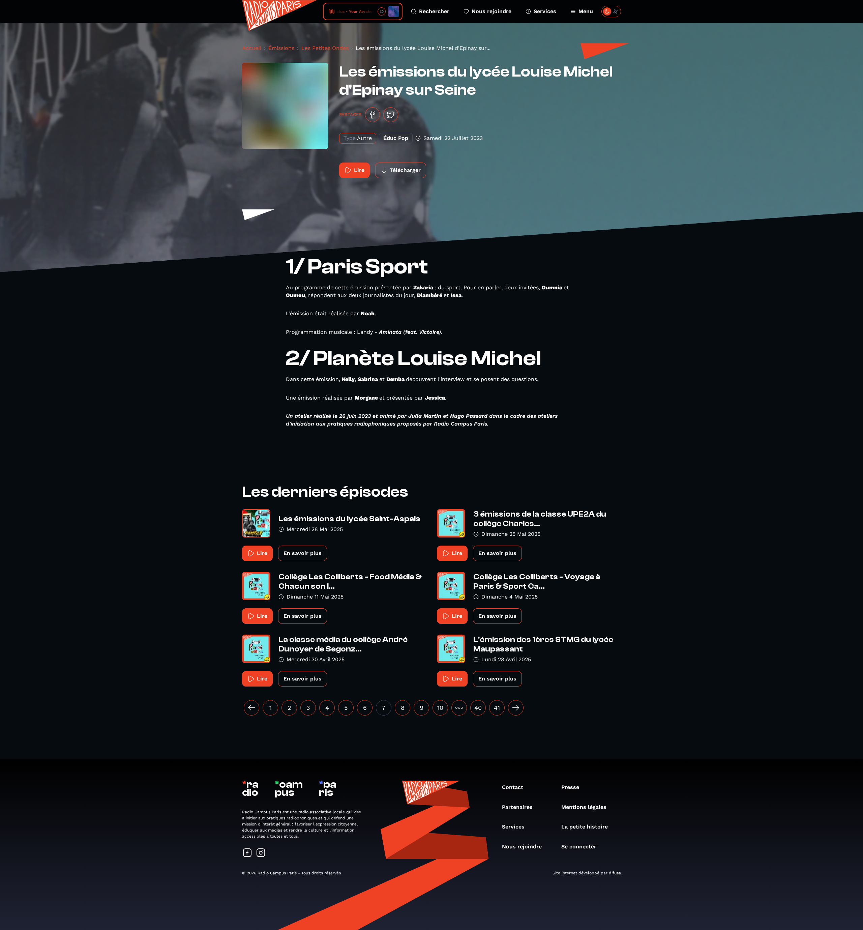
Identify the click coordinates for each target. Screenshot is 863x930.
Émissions (281, 48)
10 (440, 707)
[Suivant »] (515, 707)
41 (497, 707)
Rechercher (434, 11)
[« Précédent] (251, 707)
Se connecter (578, 846)
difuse (615, 873)
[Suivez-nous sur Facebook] (247, 853)
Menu (585, 11)
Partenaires (517, 807)
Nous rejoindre (491, 11)
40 (478, 707)
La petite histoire (584, 826)
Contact (512, 787)
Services (545, 11)
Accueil (251, 48)
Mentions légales (583, 807)
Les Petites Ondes (325, 48)
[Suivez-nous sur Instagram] (261, 853)
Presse (570, 787)
